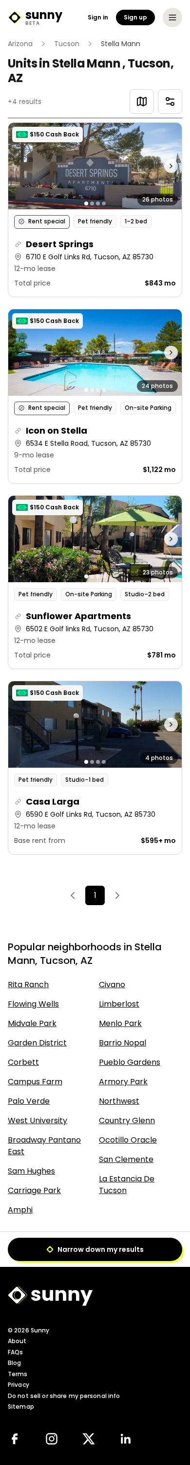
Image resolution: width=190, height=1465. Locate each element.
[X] (88, 1439)
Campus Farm (35, 1081)
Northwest (119, 1101)
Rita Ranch (28, 984)
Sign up (135, 17)
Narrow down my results (100, 1249)
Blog (14, 1363)
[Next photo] (160, 166)
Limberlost (119, 1004)
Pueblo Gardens (129, 1062)
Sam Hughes (31, 1171)
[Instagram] (51, 1439)
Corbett (23, 1062)
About (17, 1341)
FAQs (15, 1352)
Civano (112, 984)
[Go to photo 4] (104, 203)
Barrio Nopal (122, 1042)
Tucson (66, 44)
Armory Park (123, 1081)
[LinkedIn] (126, 1439)
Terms (18, 1374)
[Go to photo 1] (86, 203)
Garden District (37, 1042)
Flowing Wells (33, 1004)
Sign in (98, 17)
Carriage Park (34, 1190)
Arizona (20, 44)
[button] (95, 209)
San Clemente (126, 1159)
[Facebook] (14, 1439)
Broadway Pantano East (44, 1145)
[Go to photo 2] (92, 203)
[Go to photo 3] (98, 203)
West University (37, 1120)
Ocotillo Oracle (128, 1139)
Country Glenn (127, 1120)
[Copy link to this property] (18, 244)
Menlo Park (120, 1023)
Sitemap (21, 1406)
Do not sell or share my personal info (64, 1396)
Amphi (20, 1209)
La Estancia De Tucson (126, 1184)
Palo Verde (29, 1101)
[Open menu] (172, 17)
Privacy (18, 1385)
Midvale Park (32, 1023)
